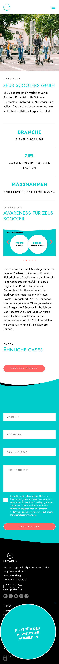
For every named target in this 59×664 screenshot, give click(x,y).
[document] (29, 332)
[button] (5, 659)
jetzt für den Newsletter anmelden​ (27, 633)
